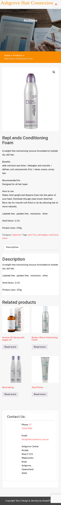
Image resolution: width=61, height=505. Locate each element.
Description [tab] (12, 247)
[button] (54, 72)
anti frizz (32, 235)
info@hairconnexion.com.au (35, 439)
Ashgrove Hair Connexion (27, 2)
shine (4, 238)
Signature (17, 235)
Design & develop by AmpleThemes (38, 501)
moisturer (53, 235)
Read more (10, 347)
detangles (43, 235)
